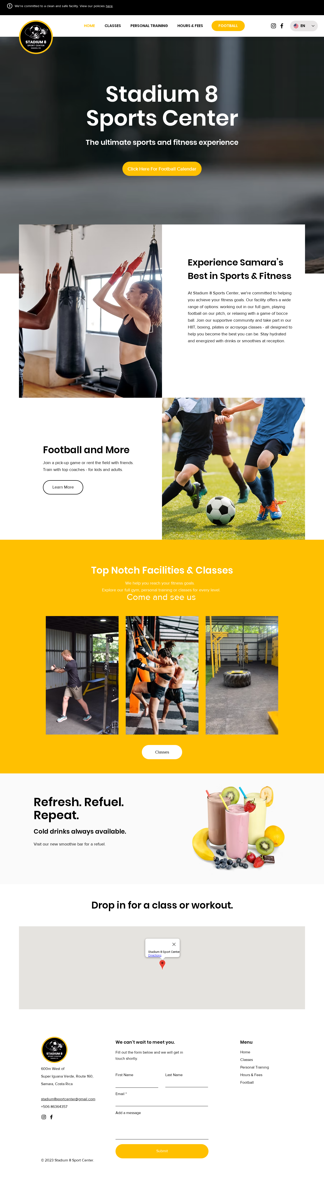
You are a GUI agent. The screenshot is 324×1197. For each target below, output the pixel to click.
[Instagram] (273, 26)
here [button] (109, 6)
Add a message (128, 1113)
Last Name (174, 1075)
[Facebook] (281, 26)
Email (120, 1094)
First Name (124, 1075)
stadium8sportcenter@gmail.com (68, 1099)
